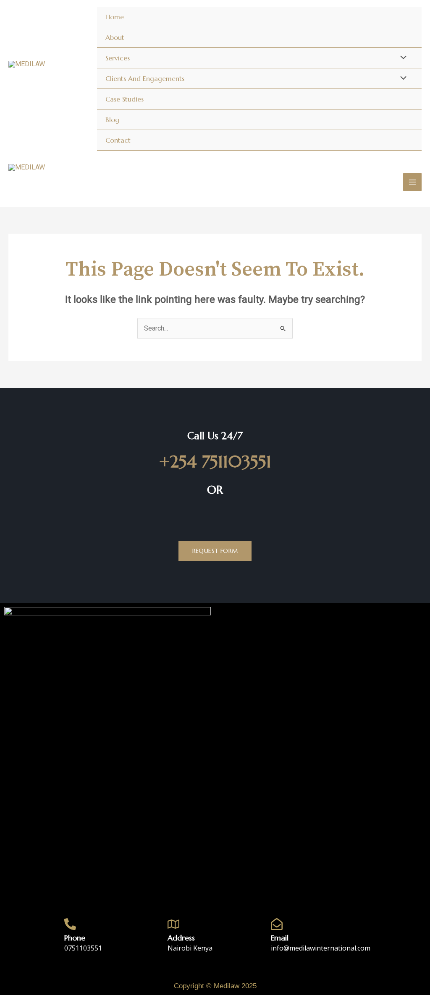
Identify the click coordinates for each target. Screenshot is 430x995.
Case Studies (124, 99)
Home (114, 17)
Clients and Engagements (144, 78)
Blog (112, 119)
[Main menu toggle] (412, 182)
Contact (118, 140)
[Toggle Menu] (401, 57)
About (114, 37)
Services (117, 58)
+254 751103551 (215, 461)
